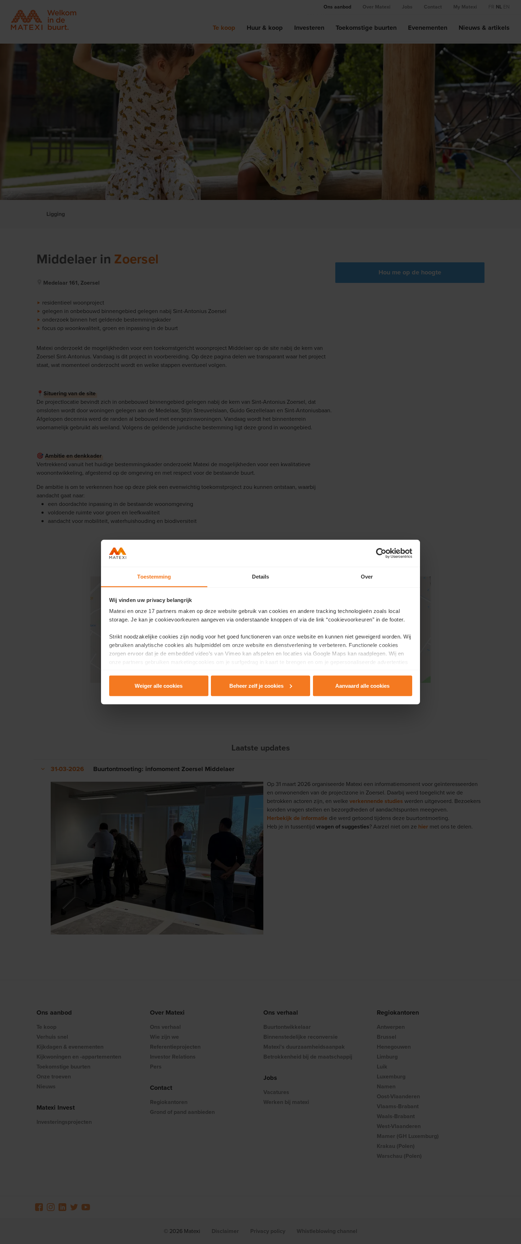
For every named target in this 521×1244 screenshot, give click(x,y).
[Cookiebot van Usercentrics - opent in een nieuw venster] (381, 553)
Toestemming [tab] (154, 577)
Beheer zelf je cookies (256, 685)
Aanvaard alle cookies (362, 685)
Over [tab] (367, 577)
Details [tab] (260, 577)
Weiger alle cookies (159, 685)
